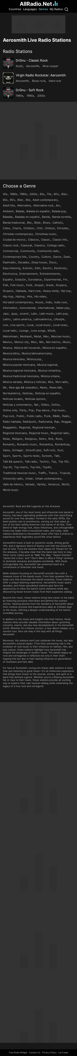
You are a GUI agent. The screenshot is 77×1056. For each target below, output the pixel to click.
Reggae (66, 421)
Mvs (50, 382)
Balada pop (59, 211)
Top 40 (7, 467)
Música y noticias (35, 382)
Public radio (34, 416)
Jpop (14, 313)
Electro (47, 268)
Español (8, 279)
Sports (16, 455)
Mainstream (10, 336)
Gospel (39, 285)
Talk (56, 455)
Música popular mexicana (19, 364)
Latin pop (62, 313)
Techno (44, 461)
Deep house (39, 262)
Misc (34, 342)
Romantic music (27, 444)
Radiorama (45, 421)
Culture (46, 256)
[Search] (66, 9)
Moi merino (53, 342)
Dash (67, 256)
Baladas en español (27, 217)
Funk (29, 285)
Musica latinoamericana (36, 353)
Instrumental (28, 308)
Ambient (8, 211)
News (43, 387)
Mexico (7, 342)
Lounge (23, 330)
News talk (55, 387)
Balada (20, 211)
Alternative (24, 205)
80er (64, 194)
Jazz (6, 313)
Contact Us (34, 1052)
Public (20, 416)
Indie (49, 302)
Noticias (28, 393)
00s (5, 194)
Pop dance (42, 410)
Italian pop (62, 308)
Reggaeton (10, 427)
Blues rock (38, 81)
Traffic (42, 473)
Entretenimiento (50, 273)
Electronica (10, 273)
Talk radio (31, 461)
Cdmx (6, 228)
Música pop (34, 359)
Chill (39, 228)
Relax (6, 438)
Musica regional (47, 364)
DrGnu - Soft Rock (30, 90)
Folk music (17, 285)
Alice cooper (50, 66)
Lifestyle (59, 319)
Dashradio (9, 262)
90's (12, 200)
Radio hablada (12, 421)
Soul (60, 450)
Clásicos (33, 239)
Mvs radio (62, 382)
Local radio (10, 330)
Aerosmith (32, 66)
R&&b (56, 416)
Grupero (8, 291)
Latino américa (22, 319)
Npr (36, 404)
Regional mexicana (15, 433)
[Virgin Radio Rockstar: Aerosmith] (8, 78)
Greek (50, 285)
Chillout (50, 228)
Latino (7, 319)
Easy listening (11, 268)
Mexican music (60, 336)
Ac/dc (19, 66)
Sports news (31, 455)
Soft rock (49, 450)
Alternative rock (43, 205)
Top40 (47, 467)
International (46, 308)
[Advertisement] (38, 24)
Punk (47, 416)
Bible (37, 222)
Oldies (45, 404)
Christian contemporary (18, 234)
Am (58, 205)
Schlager (17, 450)
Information (10, 308)
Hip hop (66, 291)
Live (5, 325)
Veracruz (53, 484)
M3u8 (51, 330)
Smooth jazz (33, 450)
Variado (30, 484)
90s (28, 200)
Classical (26, 245)
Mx (5, 387)
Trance (53, 473)
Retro (42, 438)
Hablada (21, 291)
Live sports (17, 325)
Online (55, 404)
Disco (52, 262)
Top (53, 461)
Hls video (40, 296)
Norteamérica (11, 393)
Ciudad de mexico (14, 239)
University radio (13, 478)
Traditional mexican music (19, 473)
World (65, 484)
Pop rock (8, 416)
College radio (55, 245)
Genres (43, 9)
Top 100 (63, 461)
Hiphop (20, 296)
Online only (10, 410)
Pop (31, 410)
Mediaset (26, 336)
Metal (37, 336)
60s (42, 194)
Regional (24, 427)
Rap (56, 421)
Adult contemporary (45, 200)
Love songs (38, 330)
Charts (17, 228)
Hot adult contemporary (18, 302)
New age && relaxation (23, 387)
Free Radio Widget (18, 1052)
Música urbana (50, 376)
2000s (41, 95)
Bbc (29, 222)
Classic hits (59, 239)
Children (28, 228)
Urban (29, 478)
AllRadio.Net (36, 4)
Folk (5, 285)
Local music (43, 325)
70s (49, 194)
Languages (30, 9)
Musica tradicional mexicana (20, 376)
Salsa (6, 450)
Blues (46, 222)
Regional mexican (43, 427)
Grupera (61, 285)
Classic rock (10, 245)
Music (66, 342)
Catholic (57, 222)
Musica (7, 347)
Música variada (12, 382)
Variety (41, 484)
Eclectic (28, 268)
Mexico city (21, 342)
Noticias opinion (35, 399)
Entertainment (28, 273)
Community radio (48, 251)
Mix (41, 342)
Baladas (8, 217)
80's (56, 194)
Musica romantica (49, 370)
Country (34, 256)
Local (30, 325)
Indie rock (60, 302)
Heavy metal (51, 291)
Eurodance (35, 279)
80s (5, 200)
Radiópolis (29, 421)
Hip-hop (8, 296)
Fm (65, 279)
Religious (31, 438)
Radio (65, 416)
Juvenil (24, 313)
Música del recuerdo (27, 347)
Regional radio (60, 433)
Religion (17, 438)
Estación (20, 279)
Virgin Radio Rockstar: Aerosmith (41, 75)
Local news (60, 325)
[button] (38, 51)
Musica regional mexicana (19, 370)
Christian (62, 228)
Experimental (52, 279)
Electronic (60, 268)
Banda (46, 217)
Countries (15, 9)
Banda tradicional (14, 222)
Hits (29, 296)
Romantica (46, 444)
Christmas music (45, 234)
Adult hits (9, 205)
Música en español (54, 347)
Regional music (38, 433)
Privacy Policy (49, 1052)
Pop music (58, 410)
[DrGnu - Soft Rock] (8, 92)
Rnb (50, 438)
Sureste (47, 455)
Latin (34, 313)
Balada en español (38, 211)
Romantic (9, 444)
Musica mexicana (14, 359)
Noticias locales (13, 399)
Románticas (62, 444)
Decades (23, 262)
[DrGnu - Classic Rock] (8, 63)
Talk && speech (12, 461)
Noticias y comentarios (17, 404)
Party (23, 410)
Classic (45, 239)
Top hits (35, 467)
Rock (59, 438)
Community (27, 251)
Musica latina (11, 353)
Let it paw (63, 1052)
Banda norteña (61, 217)
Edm (37, 268)
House (39, 302)
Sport (6, 455)
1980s (19, 95)
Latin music (46, 313)
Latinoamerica (42, 319)
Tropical (65, 473)
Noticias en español (47, 393)
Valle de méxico (13, 484)
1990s (30, 95)
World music (10, 490)
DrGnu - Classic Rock (32, 60)
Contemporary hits (15, 256)
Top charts (21, 467)
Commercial (10, 251)
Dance (57, 256)
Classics (39, 245)
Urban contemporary (48, 478)
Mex (46, 336)
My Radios (56, 9)
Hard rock (55, 81)
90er (20, 200)
